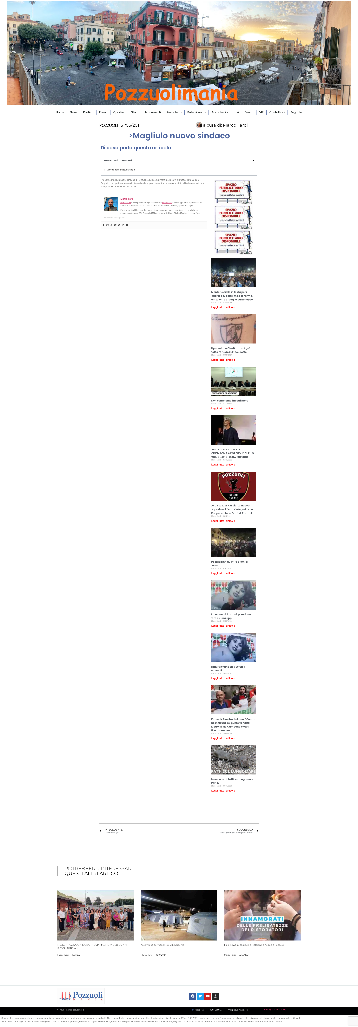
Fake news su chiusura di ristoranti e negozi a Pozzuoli (254, 945)
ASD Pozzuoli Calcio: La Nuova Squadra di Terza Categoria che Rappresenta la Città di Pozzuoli (232, 509)
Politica (88, 112)
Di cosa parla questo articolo (121, 169)
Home (60, 112)
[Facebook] (103, 225)
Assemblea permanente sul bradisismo (162, 945)
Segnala (296, 112)
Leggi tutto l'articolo (223, 307)
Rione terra (174, 112)
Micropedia (167, 203)
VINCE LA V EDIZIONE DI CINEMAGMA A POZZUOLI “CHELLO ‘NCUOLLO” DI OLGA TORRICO (232, 453)
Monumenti (153, 112)
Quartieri (119, 112)
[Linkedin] (123, 225)
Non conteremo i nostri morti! (230, 400)
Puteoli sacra (196, 112)
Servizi (249, 112)
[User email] (127, 225)
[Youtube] (207, 996)
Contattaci (277, 112)
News (73, 112)
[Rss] (119, 225)
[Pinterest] (115, 225)
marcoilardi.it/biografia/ (114, 218)
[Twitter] (111, 225)
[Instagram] (107, 225)
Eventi (103, 112)
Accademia (219, 112)
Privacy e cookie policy (275, 1009)
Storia (135, 112)
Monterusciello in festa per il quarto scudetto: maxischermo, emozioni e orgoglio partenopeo (232, 295)
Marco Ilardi (125, 203)
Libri (236, 112)
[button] (253, 160)
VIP (261, 112)
